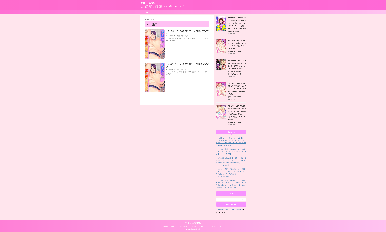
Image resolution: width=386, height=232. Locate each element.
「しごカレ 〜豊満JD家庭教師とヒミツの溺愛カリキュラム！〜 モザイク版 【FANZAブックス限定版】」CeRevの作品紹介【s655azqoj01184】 (230, 172)
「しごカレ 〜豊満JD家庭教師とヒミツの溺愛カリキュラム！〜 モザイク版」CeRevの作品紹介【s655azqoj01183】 (237, 46)
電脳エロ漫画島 (148, 3)
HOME (148, 12)
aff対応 (178, 36)
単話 (182, 36)
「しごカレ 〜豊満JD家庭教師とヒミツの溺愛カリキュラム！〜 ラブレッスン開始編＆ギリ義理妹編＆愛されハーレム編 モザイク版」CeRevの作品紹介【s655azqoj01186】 (237, 114)
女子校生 (186, 36)
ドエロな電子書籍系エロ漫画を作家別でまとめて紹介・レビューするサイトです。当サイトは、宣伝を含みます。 (193, 226)
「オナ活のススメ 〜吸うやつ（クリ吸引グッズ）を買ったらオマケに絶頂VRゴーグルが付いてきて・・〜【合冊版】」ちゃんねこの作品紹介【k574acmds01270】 (231, 141)
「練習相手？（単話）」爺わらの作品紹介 (229, 210)
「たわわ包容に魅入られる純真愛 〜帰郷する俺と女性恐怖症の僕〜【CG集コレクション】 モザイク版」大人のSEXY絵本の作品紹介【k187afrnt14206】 (231, 161)
